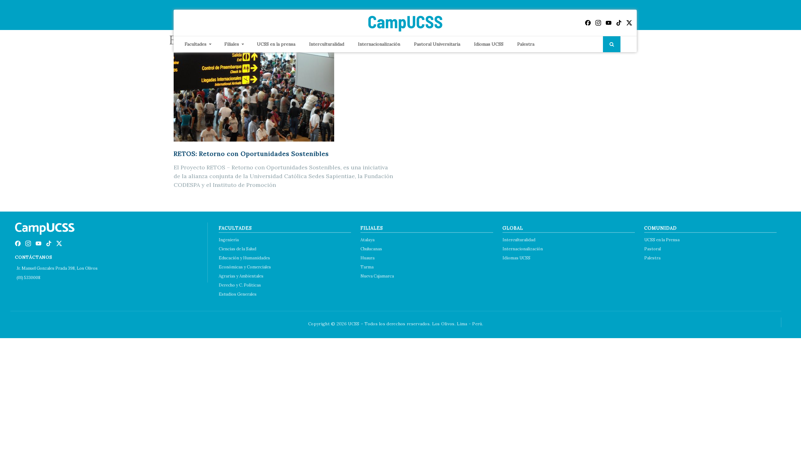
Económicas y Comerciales (245, 267)
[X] (629, 23)
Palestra (525, 44)
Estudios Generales (238, 294)
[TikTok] (619, 23)
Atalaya (367, 239)
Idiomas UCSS (488, 44)
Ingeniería (229, 239)
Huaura (367, 258)
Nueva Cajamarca (377, 276)
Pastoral (652, 249)
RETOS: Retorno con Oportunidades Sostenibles (251, 154)
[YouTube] (608, 23)
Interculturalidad (326, 44)
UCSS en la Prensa (662, 239)
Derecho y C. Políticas (240, 285)
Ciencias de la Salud (237, 249)
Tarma (367, 267)
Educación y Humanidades (244, 258)
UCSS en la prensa (276, 44)
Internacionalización (379, 44)
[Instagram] (598, 23)
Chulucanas (371, 249)
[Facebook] (588, 23)
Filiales (231, 44)
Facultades (196, 44)
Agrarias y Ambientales (241, 276)
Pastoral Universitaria (437, 44)
